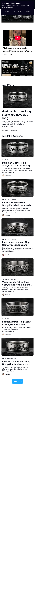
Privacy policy (12, 6)
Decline (28, 11)
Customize (17, 11)
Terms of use (24, 6)
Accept (7, 11)
